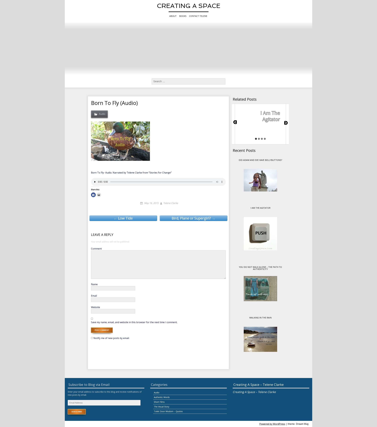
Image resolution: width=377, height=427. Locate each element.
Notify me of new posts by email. (111, 338)
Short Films (159, 402)
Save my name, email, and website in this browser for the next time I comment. (134, 322)
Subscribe (76, 412)
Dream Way (302, 424)
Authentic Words (162, 397)
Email (94, 295)
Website (95, 307)
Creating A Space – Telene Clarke (258, 384)
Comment (96, 248)
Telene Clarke (170, 203)
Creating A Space (188, 5)
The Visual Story (161, 406)
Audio (102, 114)
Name (94, 284)
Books (182, 16)
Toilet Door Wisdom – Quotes (168, 411)
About (173, 16)
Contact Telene (198, 16)
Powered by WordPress (272, 424)
